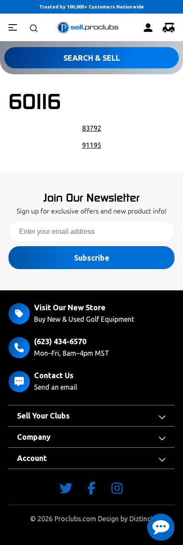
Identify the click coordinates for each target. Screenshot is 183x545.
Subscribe (91, 257)
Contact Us (54, 375)
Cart (168, 28)
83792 (91, 128)
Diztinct (141, 519)
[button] (160, 527)
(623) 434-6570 (60, 341)
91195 (91, 145)
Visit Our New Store (70, 307)
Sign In (148, 28)
